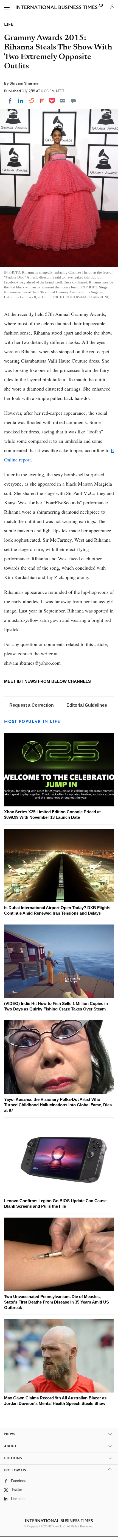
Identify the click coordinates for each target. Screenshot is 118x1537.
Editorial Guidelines (86, 705)
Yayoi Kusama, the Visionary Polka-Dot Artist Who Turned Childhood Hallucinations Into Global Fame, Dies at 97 (58, 1105)
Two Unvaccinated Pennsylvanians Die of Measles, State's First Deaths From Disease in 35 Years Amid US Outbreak (56, 1302)
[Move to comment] (73, 101)
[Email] (63, 101)
